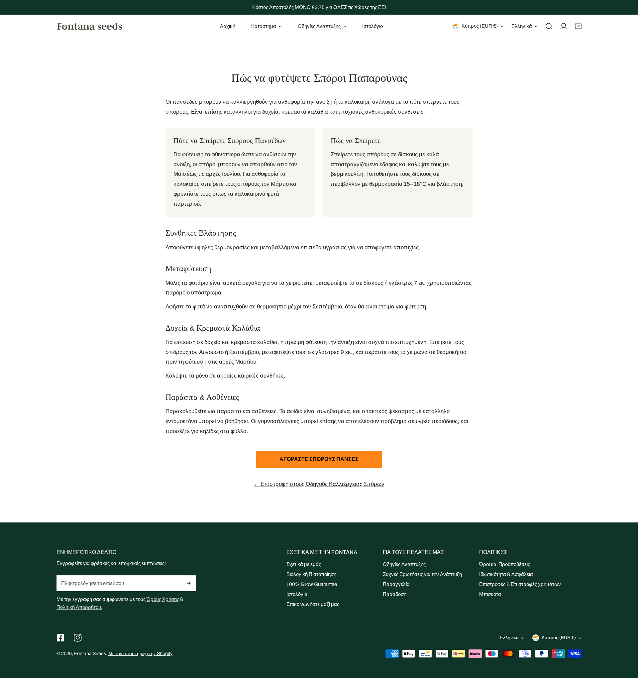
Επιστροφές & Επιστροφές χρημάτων (520, 584)
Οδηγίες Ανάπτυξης (404, 564)
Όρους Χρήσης (163, 599)
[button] (266, 26)
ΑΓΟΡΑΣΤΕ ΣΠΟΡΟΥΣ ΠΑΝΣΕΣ (319, 459)
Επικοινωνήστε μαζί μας (312, 604)
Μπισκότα (490, 594)
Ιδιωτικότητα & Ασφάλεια (506, 574)
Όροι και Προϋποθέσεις (504, 564)
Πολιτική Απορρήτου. (79, 607)
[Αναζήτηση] (549, 26)
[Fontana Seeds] (89, 26)
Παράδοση (394, 594)
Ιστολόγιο (296, 594)
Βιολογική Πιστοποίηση (311, 574)
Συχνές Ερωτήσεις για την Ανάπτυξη (422, 574)
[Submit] (189, 583)
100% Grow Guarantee (311, 584)
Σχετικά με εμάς (303, 564)
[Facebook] (60, 637)
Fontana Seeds (90, 653)
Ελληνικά (521, 26)
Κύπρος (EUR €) (480, 26)
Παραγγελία (396, 584)
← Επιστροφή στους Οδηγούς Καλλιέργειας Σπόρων (319, 484)
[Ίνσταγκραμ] (77, 637)
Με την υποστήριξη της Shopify (140, 653)
